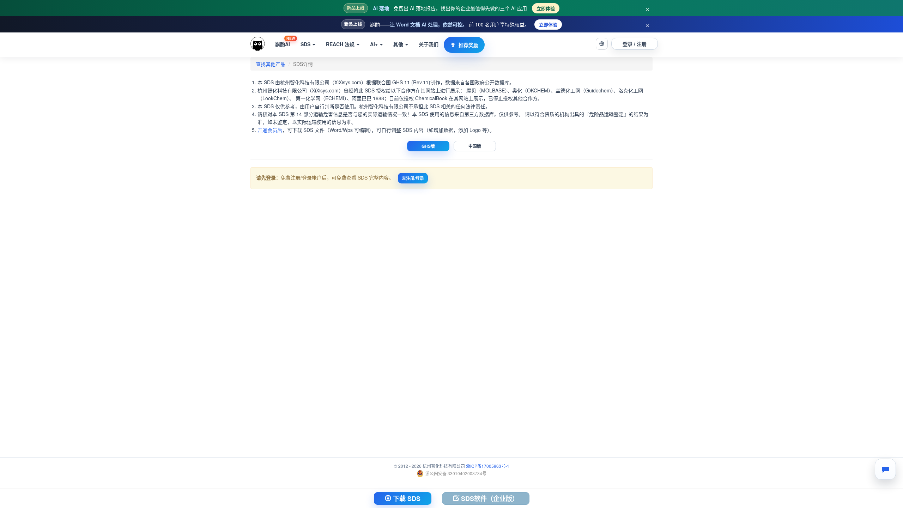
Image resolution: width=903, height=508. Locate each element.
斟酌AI (285, 42)
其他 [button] (399, 44)
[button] (602, 44)
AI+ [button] (374, 44)
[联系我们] (885, 469)
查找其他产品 (270, 63)
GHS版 (428, 146)
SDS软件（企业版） (489, 498)
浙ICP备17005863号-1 (487, 466)
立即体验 (546, 8)
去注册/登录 (413, 178)
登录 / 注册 (635, 43)
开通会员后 (269, 129)
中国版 (474, 146)
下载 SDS (405, 498)
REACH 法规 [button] (341, 44)
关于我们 (428, 44)
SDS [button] (306, 44)
